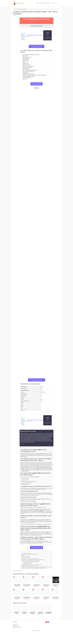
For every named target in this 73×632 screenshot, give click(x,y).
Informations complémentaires (26, 556)
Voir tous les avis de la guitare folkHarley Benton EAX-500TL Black (36, 547)
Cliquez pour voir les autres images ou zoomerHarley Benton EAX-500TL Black (36, 380)
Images (23, 555)
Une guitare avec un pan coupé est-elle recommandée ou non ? (30, 558)
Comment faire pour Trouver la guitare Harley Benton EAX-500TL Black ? (32, 564)
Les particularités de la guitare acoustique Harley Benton (29, 554)
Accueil (15, 9)
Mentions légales (15, 625)
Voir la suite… (22, 444)
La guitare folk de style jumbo (27, 563)
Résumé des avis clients (25, 557)
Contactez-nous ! (15, 624)
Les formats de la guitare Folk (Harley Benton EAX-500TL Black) (31, 560)
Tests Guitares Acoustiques (23, 9)
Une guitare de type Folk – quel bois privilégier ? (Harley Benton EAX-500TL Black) (33, 559)
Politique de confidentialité (17, 627)
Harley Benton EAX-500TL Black (36, 19)
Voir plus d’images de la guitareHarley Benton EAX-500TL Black (36, 84)
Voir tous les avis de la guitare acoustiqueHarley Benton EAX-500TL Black (36, 46)
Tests (17, 9)
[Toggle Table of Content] (50, 552)
